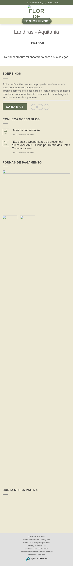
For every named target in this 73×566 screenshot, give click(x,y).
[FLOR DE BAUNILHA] (36, 11)
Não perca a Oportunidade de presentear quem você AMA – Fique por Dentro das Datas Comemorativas (41, 145)
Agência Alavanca (38, 558)
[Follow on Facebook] (15, 2)
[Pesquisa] (60, 11)
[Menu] (5, 11)
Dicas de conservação (26, 130)
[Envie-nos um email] (46, 107)
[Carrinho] (68, 11)
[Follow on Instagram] (19, 2)
